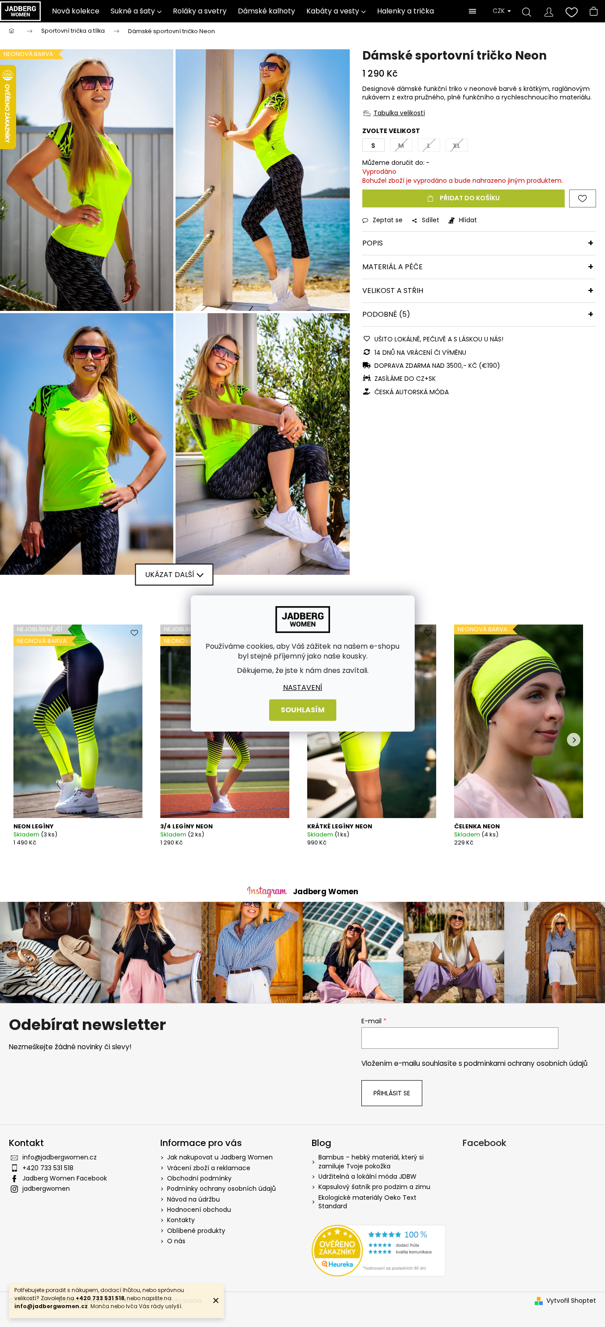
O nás (176, 1241)
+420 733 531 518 (47, 1167)
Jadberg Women (325, 891)
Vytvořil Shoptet (571, 1301)
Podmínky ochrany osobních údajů (221, 1188)
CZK (499, 11)
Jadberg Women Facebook (64, 1178)
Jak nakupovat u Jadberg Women (220, 1157)
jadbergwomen (46, 1188)
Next (573, 739)
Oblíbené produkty (196, 1230)
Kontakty (181, 1219)
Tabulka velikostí (399, 112)
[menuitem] (76, 11)
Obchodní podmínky (199, 1178)
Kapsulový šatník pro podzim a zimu (374, 1187)
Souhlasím (303, 710)
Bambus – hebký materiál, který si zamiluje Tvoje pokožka (371, 1161)
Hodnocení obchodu (199, 1209)
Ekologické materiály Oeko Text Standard (367, 1202)
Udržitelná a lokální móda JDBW (367, 1176)
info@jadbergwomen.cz (59, 1157)
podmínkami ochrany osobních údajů (526, 1063)
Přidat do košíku (470, 198)
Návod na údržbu (193, 1199)
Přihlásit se (391, 1093)
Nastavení (302, 688)
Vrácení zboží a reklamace (208, 1167)
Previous (22, 739)
